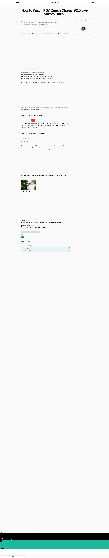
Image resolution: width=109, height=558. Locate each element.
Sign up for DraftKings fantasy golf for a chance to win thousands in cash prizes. (43, 175)
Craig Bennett (84, 32)
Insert (12, 556)
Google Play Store (52, 147)
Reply (2, 548)
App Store (43, 147)
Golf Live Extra (45, 125)
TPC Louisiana (40, 33)
